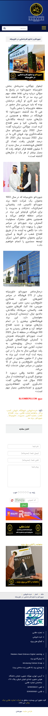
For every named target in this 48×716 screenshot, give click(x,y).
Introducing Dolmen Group (32, 663)
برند (16, 413)
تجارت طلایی (37, 632)
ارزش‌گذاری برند (36, 658)
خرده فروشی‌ (27, 594)
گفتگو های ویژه (36, 641)
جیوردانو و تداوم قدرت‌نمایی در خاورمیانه (29, 597)
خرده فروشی (32, 410)
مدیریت (21, 415)
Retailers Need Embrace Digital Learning (26, 654)
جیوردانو (38, 418)
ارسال (24, 505)
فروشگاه (22, 410)
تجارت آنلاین (31, 415)
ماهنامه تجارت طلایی (28, 413)
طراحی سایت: (27, 711)
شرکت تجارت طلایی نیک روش (16, 701)
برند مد (31, 418)
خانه (42, 594)
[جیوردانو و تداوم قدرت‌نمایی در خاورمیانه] (35, 12)
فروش (15, 410)
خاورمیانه (12, 415)
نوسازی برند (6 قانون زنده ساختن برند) (27, 667)
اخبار (36, 594)
